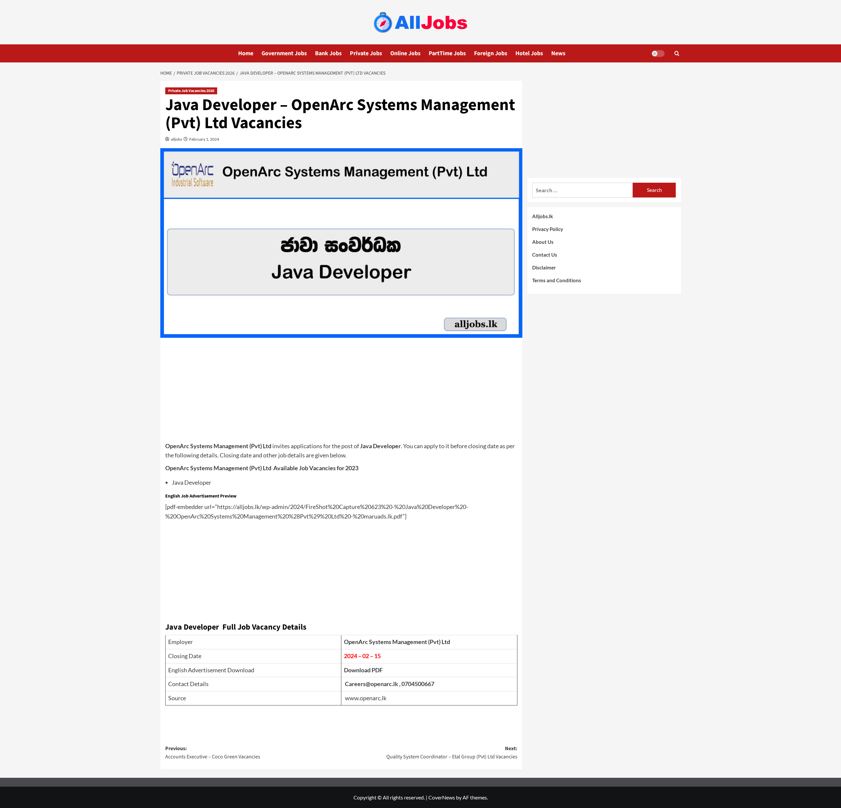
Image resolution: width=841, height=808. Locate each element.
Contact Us (544, 255)
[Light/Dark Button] (658, 53)
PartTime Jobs (447, 53)
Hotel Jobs (529, 53)
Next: (451, 753)
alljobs (176, 139)
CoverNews (441, 797)
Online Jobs (405, 53)
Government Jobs (284, 53)
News (558, 53)
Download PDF (363, 670)
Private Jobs (366, 53)
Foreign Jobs (490, 53)
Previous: (212, 753)
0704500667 (417, 683)
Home (245, 53)
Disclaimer (544, 267)
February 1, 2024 (204, 139)
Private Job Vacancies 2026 (191, 91)
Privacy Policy (547, 229)
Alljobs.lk (542, 216)
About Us (543, 242)
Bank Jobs (328, 53)
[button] (677, 53)
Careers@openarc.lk (371, 683)
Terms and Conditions (556, 280)
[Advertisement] (341, 392)
